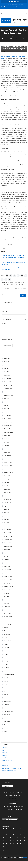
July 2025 (6, 398)
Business (6, 627)
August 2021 (7, 549)
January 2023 (7, 492)
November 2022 (8, 499)
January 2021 (7, 573)
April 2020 (6, 603)
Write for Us (5, 758)
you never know (21, 7)
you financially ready (19, 284)
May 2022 (6, 519)
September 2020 (8, 586)
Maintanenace (7, 701)
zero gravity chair (18, 4)
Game (5, 657)
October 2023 (7, 469)
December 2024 (8, 422)
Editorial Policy (6, 765)
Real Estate (7, 721)
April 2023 (6, 486)
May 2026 (6, 368)
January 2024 (7, 459)
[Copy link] (9, 279)
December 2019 (8, 616)
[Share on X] (10, 275)
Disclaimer (5, 755)
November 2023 (8, 465)
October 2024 (7, 429)
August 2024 (7, 435)
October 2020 (7, 583)
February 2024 (7, 455)
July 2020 (6, 593)
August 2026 (7, 358)
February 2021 (7, 569)
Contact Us (5, 747)
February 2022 (7, 529)
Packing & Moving (8, 711)
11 (6, 837)
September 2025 (8, 395)
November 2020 (8, 580)
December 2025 (8, 385)
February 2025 (7, 415)
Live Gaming (7, 698)
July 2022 (6, 512)
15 (20, 837)
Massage (6, 704)
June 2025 (6, 402)
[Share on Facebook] (7, 275)
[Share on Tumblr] (2, 279)
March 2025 (7, 412)
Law (5, 691)
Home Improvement (15, 282)
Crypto (5, 637)
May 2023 (6, 482)
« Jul (3, 850)
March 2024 (7, 452)
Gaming (6, 661)
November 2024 (8, 425)
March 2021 (7, 566)
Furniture (6, 654)
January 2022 (7, 533)
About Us (4, 752)
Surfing (6, 724)
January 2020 (7, 613)
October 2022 (7, 502)
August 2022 (7, 509)
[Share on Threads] (5, 279)
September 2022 (8, 506)
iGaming (6, 681)
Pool (5, 718)
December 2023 (8, 462)
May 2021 (6, 559)
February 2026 (7, 378)
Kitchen (6, 684)
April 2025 (6, 408)
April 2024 (6, 449)
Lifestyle (6, 694)
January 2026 (7, 382)
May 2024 (6, 445)
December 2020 (8, 576)
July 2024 (6, 439)
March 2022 (7, 526)
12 (10, 837)
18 (6, 840)
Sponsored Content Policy (9, 771)
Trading (6, 728)
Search (23, 14)
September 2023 (8, 472)
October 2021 (7, 543)
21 (17, 840)
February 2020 (7, 610)
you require (12, 7)
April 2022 (6, 522)
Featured (6, 647)
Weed (5, 731)
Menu (4, 14)
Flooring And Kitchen (9, 651)
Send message (7, 345)
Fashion (6, 644)
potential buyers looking (7, 284)
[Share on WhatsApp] (18, 275)
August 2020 (7, 590)
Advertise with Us (7, 760)
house (22, 282)
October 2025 (7, 392)
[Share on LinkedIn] (14, 275)
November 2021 (8, 539)
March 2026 (7, 375)
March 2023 (7, 489)
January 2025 (7, 418)
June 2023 (6, 479)
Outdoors (6, 708)
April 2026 (6, 372)
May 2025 (6, 405)
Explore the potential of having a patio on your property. (21, 288)
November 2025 (8, 388)
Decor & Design (8, 641)
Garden (6, 664)
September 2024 (8, 432)
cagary (7, 282)
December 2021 (8, 536)
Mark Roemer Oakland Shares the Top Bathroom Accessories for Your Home (8, 288)
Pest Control (7, 714)
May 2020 (6, 600)
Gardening (6, 667)
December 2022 (8, 496)
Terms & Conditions (7, 763)
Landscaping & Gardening (10, 688)
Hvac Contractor (8, 678)
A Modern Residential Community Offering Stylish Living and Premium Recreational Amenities (14, 262)
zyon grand (8, 4)
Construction (7, 634)
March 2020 (7, 606)
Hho (3, 750)
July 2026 (6, 361)
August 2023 (7, 476)
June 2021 (6, 556)
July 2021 (6, 553)
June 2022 (6, 516)
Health (5, 671)
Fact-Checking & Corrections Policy (12, 768)
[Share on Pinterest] (21, 275)
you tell (4, 7)
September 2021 (8, 546)
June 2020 (6, 596)
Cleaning (6, 631)
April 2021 (6, 563)
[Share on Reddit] (25, 275)
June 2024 (6, 442)
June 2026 (6, 365)
